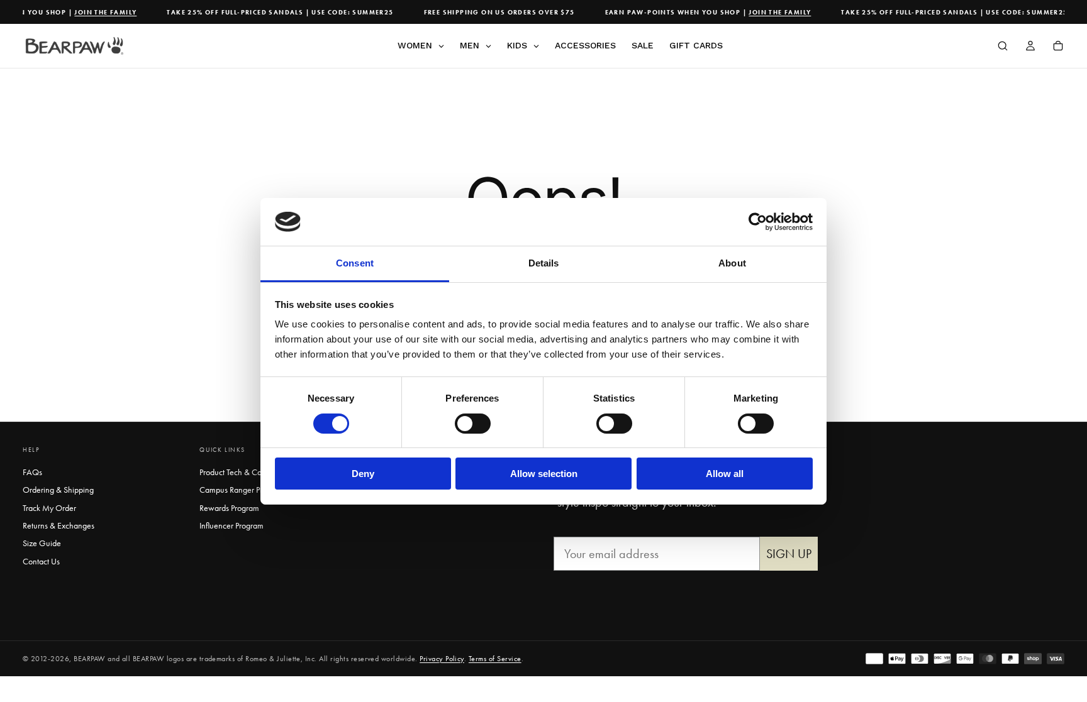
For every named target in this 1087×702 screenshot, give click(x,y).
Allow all (725, 473)
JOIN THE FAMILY (100, 12)
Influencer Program (231, 525)
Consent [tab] (355, 263)
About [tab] (732, 263)
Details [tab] (543, 263)
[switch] (473, 424)
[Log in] (1030, 47)
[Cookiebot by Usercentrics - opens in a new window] (758, 221)
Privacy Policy (442, 659)
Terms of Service (495, 659)
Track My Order (49, 507)
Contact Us (41, 561)
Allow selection (543, 473)
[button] (1002, 47)
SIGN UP (788, 554)
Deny (363, 473)
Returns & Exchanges (58, 525)
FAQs (32, 472)
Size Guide (42, 543)
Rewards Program (229, 507)
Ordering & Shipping (58, 489)
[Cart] (1058, 47)
